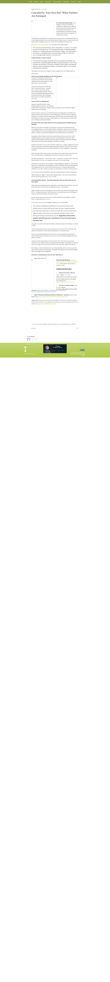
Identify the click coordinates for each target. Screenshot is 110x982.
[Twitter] (25, 349)
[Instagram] (25, 351)
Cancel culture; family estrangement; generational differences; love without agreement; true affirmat (53, 324)
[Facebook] (25, 347)
